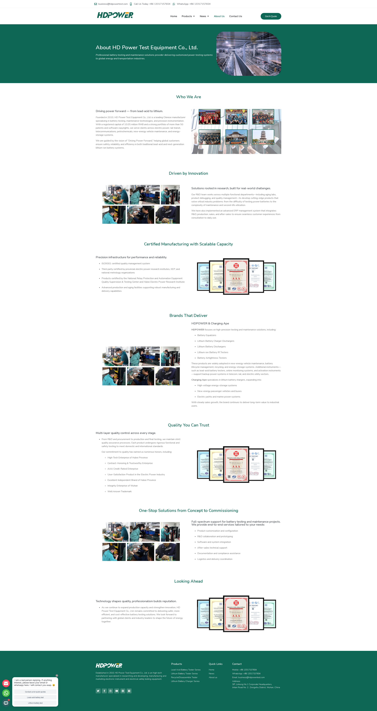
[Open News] (208, 16)
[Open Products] (194, 16)
